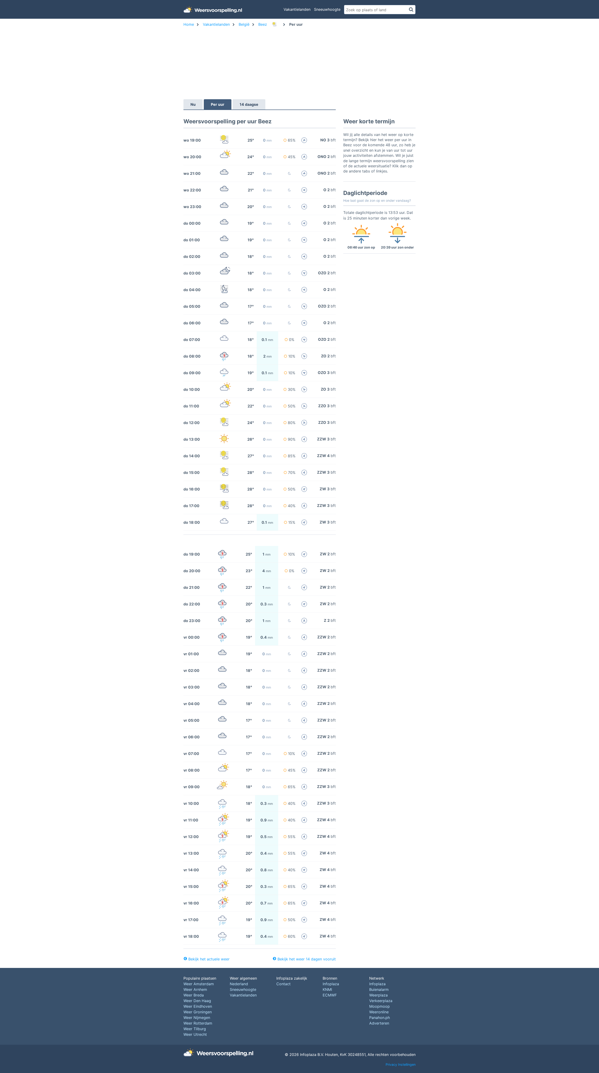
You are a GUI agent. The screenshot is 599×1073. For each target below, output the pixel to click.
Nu (193, 104)
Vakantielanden (297, 9)
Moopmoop (379, 1006)
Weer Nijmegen (196, 1017)
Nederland (239, 983)
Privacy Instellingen (401, 1064)
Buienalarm (379, 989)
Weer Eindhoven (197, 1006)
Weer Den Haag (197, 1000)
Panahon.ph (379, 1017)
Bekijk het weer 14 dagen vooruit (307, 959)
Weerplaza (378, 995)
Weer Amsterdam (198, 983)
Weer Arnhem (195, 989)
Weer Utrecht (195, 1034)
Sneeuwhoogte (327, 9)
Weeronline (379, 1012)
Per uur (217, 104)
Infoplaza (331, 983)
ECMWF (330, 995)
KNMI (327, 989)
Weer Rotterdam (197, 1023)
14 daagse (249, 104)
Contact (283, 983)
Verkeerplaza (380, 1000)
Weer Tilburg (194, 1028)
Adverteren (379, 1023)
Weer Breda (193, 995)
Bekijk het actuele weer (209, 959)
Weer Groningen (197, 1012)
